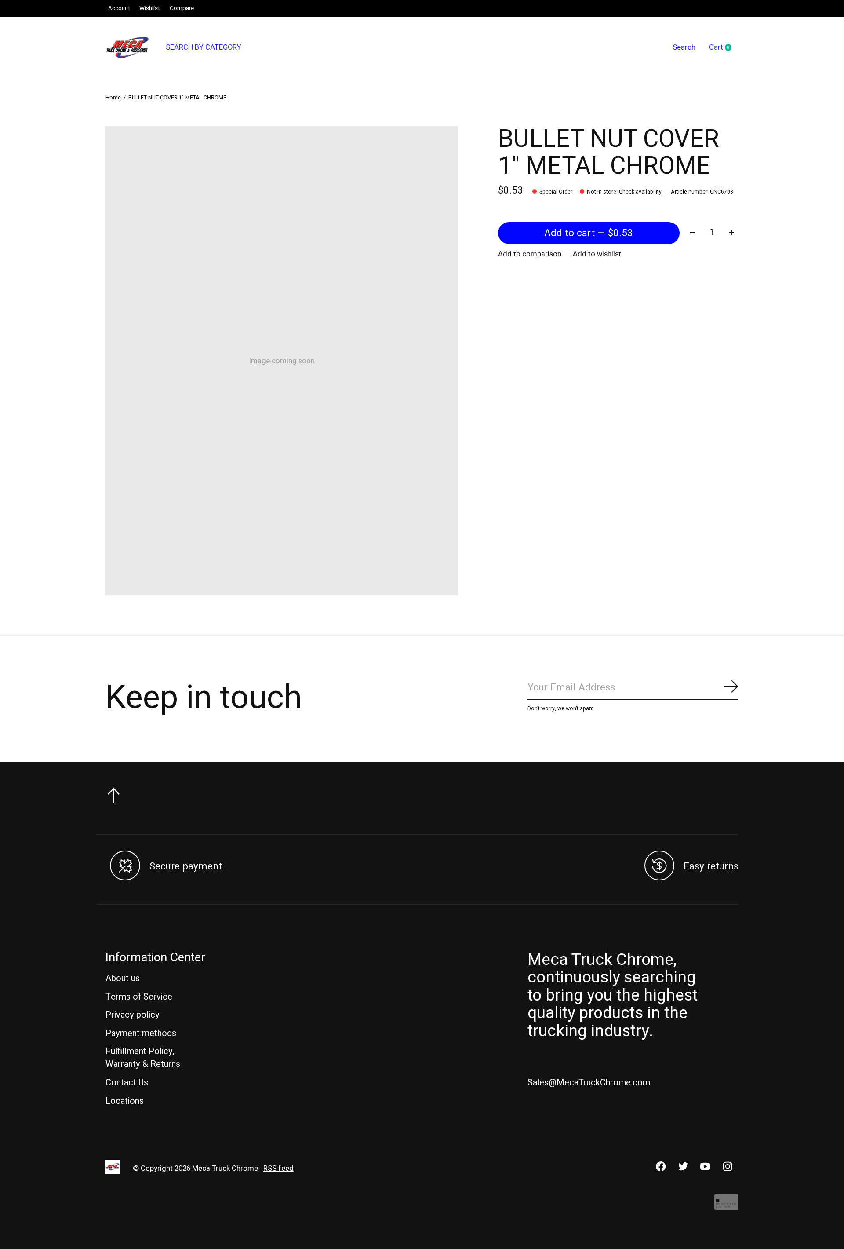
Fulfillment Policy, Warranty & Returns (143, 1057)
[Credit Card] (726, 1206)
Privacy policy (133, 1014)
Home (113, 98)
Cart (723, 48)
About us (123, 978)
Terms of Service (139, 996)
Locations (125, 1101)
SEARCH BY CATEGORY (203, 47)
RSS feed (278, 1168)
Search (684, 47)
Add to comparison (529, 254)
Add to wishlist (597, 254)
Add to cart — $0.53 (588, 233)
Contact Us (127, 1082)
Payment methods (141, 1033)
